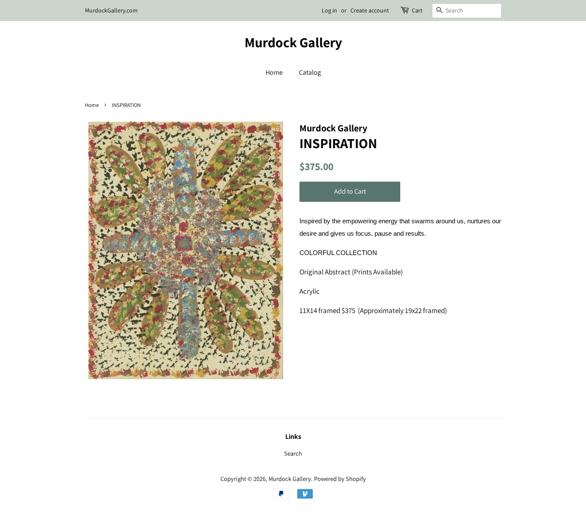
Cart (417, 10)
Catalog (310, 72)
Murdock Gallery (293, 42)
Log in (329, 10)
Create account (369, 10)
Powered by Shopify (340, 478)
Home (274, 72)
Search (293, 453)
